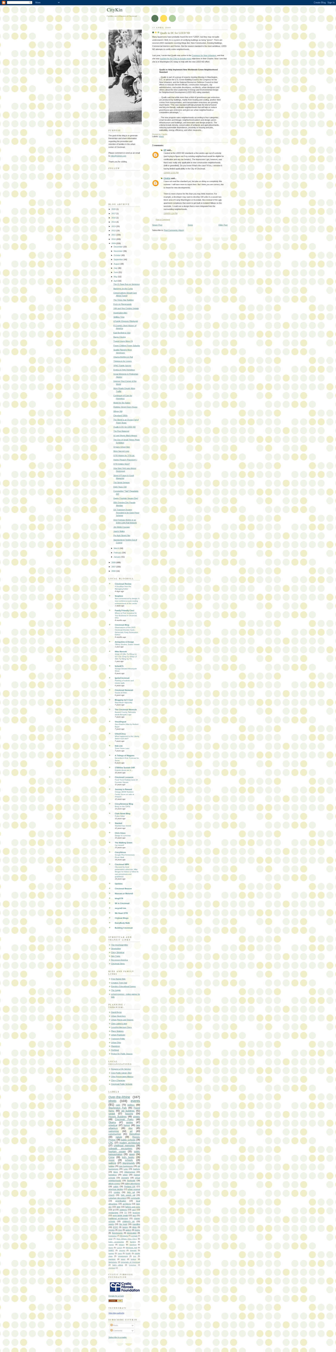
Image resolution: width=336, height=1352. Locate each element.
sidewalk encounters (120, 1148)
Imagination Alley (120, 313)
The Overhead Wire (119, 945)
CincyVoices (120, 852)
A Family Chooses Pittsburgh (125, 321)
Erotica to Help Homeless (124, 370)
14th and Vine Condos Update (126, 308)
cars (118, 1105)
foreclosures (117, 1233)
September (119, 259)
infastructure (129, 1172)
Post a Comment (163, 219)
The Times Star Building (123, 300)
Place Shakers (117, 1031)
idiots (134, 1227)
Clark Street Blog (122, 813)
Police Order (120, 816)
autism (128, 1230)
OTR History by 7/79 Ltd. (124, 455)
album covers (114, 1183)
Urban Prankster (118, 1035)
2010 (113, 239)
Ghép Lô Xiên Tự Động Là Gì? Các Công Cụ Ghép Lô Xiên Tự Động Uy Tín (126, 656)
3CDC (115, 1227)
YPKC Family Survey (122, 366)
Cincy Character (118, 1080)
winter (125, 1175)
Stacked (118, 823)
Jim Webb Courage (121, 527)
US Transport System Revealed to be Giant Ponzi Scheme (126, 513)
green (161, 136)
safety (115, 1186)
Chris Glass (120, 833)
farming (133, 1242)
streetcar (112, 1125)
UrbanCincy (120, 734)
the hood (123, 1224)
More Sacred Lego (121, 451)
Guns (110, 1248)
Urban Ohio (116, 1042)
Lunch (119, 1248)
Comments (117, 1331)
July (116, 268)
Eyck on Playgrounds (122, 304)
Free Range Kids (118, 979)
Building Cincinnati (124, 928)
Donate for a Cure (116, 1296)
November (118, 251)
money (111, 1245)
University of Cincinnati (130, 1262)
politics (131, 1105)
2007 (113, 567)
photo (112, 1101)
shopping (125, 1178)
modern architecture (129, 1142)
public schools (128, 1139)
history (125, 1227)
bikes (115, 1172)
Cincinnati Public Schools (121, 1084)
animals (134, 1236)
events (135, 1101)
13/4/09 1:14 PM (170, 213)
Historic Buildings (117, 1116)
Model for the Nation (121, 403)
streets (136, 1116)
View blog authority (116, 1313)
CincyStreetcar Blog (124, 804)
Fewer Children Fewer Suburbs (126, 346)
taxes (123, 1259)
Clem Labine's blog (119, 1024)
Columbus (132, 1265)
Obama (112, 1122)
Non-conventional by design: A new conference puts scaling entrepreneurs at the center (127, 601)
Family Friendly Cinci (124, 610)
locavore (136, 1213)
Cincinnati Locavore (124, 777)
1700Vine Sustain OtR (125, 768)
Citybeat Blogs (121, 918)
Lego (126, 1169)
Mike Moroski (121, 651)
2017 (113, 214)
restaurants (113, 1213)
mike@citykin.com (118, 156)
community (135, 1198)
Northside (131, 1180)
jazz (134, 1215)
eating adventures (132, 1183)
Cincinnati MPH (122, 864)
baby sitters (118, 1265)
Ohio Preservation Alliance (122, 1076)
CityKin (167, 178)
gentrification (120, 1201)
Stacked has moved (123, 826)
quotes (129, 1122)
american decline (115, 1189)
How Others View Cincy (127, 1239)
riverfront (133, 1245)
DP (165, 150)
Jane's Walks (119, 531)
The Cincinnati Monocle (126, 710)
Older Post (222, 225)
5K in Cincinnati (122, 903)
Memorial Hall (131, 1248)
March (117, 548)
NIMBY (111, 1250)
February (118, 553)
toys (120, 1230)
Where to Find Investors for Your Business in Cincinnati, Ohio (126, 615)
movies (111, 1230)
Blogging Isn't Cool (124, 700)
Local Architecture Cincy (121, 1027)
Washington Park (117, 1108)
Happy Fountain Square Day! (125, 498)
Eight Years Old (120, 487)
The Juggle (116, 990)
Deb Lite (118, 746)
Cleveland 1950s (120, 415)
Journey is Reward (123, 789)
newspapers (123, 1256)
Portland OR (129, 1186)
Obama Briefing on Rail (123, 357)
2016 (113, 218)
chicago (122, 1250)
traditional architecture (118, 1218)
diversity (133, 1250)
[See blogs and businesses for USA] (115, 1301)
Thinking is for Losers (122, 361)
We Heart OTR (121, 913)
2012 (113, 231)
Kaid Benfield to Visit (121, 333)
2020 (113, 209)
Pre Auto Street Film (121, 535)
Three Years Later (122, 748)
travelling (136, 1224)
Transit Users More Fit (123, 341)
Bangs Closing (119, 337)
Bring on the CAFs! (122, 806)
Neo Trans (115, 956)
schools (129, 1160)
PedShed (115, 1050)
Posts (115, 1325)
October (117, 255)
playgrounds (128, 1163)
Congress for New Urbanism (204, 55)
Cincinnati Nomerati (124, 690)
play (130, 1128)
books (137, 1230)
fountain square (117, 1151)
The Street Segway (121, 482)
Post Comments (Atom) (174, 230)
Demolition (134, 1134)
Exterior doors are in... (124, 770)
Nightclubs (112, 1262)
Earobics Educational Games (123, 986)
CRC (110, 1142)
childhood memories (124, 1145)
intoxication (131, 1233)
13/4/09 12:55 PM (171, 173)
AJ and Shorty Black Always (125, 435)
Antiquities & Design (124, 642)
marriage (111, 1259)
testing (133, 1259)
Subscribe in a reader (117, 1337)
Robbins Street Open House (125, 407)
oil (113, 1210)
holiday (111, 1166)
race (134, 1210)
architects (127, 1204)
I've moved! (119, 845)
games (111, 1253)
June (116, 272)
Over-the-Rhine (119, 1097)
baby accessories (116, 1242)
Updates (118, 884)
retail (110, 1239)
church (111, 1195)
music (111, 1160)
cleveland (111, 1268)
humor (127, 1125)
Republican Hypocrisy (123, 702)
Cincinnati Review (123, 584)
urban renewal (134, 1189)
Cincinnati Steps (118, 964)
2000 (113, 571)
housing (129, 1113)
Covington (112, 1236)
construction (114, 1134)
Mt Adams (124, 1236)
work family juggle (120, 1215)
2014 (113, 222)
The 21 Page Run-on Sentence (126, 284)
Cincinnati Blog (122, 625)
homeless (112, 1175)
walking (112, 1163)
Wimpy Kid (117, 411)
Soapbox (119, 596)
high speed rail (128, 1195)
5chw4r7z (119, 666)
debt (118, 1207)
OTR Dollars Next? (121, 464)
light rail (131, 1192)
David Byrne (116, 1012)
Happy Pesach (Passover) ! (125, 460)
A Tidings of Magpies (124, 755)
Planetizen (115, 1046)
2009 (113, 243)
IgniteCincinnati (122, 678)
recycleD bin (120, 908)
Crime (111, 1157)
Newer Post (157, 225)
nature (119, 1137)
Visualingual (120, 722)
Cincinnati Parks (124, 1119)
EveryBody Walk (122, 923)
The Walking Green (123, 843)
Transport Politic (118, 1039)
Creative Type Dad (119, 983)
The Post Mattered (121, 431)
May (116, 277)
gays (120, 1253)
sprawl (111, 1113)
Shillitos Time (118, 317)
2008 (113, 562)
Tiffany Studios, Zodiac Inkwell (127, 644)
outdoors (123, 1210)
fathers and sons (132, 1207)
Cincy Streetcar (117, 952)
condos (117, 1192)
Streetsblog (116, 949)
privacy (121, 1245)
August (117, 264)
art (131, 1131)
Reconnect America (119, 960)
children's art (128, 1221)
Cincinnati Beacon (123, 889)
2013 (113, 226)
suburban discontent (117, 1198)
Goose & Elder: (121, 693)
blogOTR (119, 898)
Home (190, 225)
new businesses (126, 1166)
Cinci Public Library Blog (121, 1073)
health (128, 1253)
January (117, 557)
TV (125, 1213)
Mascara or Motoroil (124, 893)
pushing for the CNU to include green (175, 59)
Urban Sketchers (118, 1016)
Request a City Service (121, 1069)
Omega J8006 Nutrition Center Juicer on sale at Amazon (124, 794)
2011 (113, 235)
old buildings (128, 1111)
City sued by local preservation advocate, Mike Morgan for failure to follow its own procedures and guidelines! (126, 872)
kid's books (128, 1157)
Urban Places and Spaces (122, 1020)
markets (136, 1169)
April (116, 281)
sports (111, 1224)
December (118, 247)
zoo (134, 1256)
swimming (113, 1131)
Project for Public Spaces (121, 1054)
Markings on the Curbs (123, 289)
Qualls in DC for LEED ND (175, 33)
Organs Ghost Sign (121, 447)
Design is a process (123, 836)
